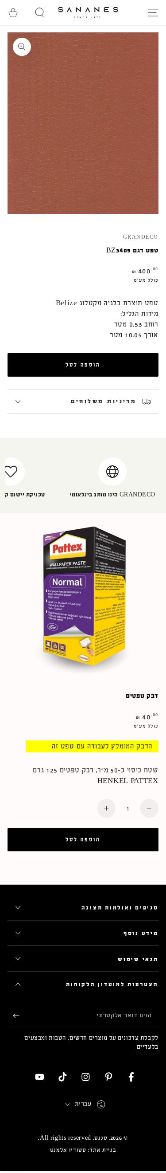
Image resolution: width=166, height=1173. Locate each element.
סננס (100, 1138)
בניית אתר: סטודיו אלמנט (83, 1150)
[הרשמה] (13, 1015)
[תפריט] (152, 12)
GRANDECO (140, 237)
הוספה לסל (83, 365)
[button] (40, 12)
